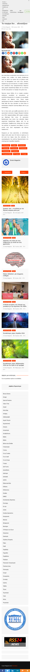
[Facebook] (3, 53)
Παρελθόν (5, 553)
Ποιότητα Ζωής (7, 205)
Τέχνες (4, 589)
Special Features (7, 237)
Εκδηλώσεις (6, 490)
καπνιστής (14, 148)
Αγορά (4, 407)
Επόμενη (23, 172)
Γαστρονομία (6, 446)
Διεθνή (4, 480)
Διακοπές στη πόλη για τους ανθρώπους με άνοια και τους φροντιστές (12, 242)
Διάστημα (5, 473)
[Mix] (19, 53)
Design (5, 397)
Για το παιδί (6, 456)
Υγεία (10, 28)
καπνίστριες (6, 151)
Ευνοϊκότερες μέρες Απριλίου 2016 (14, 333)
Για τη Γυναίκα (6, 453)
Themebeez (14, 665)
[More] (25, 53)
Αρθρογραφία (6, 417)
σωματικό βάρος (7, 154)
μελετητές (15, 151)
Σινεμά (4, 572)
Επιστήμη (5, 503)
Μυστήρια (5, 526)
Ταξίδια (5, 586)
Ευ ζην (4, 506)
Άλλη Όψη (5, 410)
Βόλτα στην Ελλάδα (8, 443)
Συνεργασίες (6, 576)
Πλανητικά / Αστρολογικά (9, 562)
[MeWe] (16, 53)
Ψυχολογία (5, 602)
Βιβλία (4, 436)
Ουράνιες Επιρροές (8, 539)
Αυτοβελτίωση (6, 433)
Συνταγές (5, 579)
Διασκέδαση (6, 470)
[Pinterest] (14, 53)
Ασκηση (5, 427)
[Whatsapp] (22, 53)
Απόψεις (5, 413)
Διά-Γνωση (5, 28)
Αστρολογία (6, 430)
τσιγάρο (25, 154)
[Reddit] (8, 53)
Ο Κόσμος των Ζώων (8, 529)
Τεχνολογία (6, 592)
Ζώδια (4, 509)
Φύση (4, 599)
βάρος (14, 145)
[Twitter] (6, 53)
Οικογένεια (5, 533)
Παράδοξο (5, 549)
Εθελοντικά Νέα (7, 483)
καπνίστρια (23, 148)
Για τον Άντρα (6, 460)
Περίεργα (5, 559)
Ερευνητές (22, 145)
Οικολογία (5, 536)
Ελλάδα (5, 493)
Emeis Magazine (6, 27)
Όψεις (4, 543)
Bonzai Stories (6, 393)
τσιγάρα (17, 154)
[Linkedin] (11, 53)
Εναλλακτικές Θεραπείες (9, 499)
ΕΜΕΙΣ (4, 496)
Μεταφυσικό (6, 523)
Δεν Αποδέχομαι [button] (20, 11)
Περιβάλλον (6, 556)
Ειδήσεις (5, 486)
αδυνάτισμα (6, 145)
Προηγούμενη (7, 172)
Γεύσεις (5, 450)
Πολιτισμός (6, 569)
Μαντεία (5, 519)
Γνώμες (5, 463)
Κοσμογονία (6, 516)
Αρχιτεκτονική (6, 423)
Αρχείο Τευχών (6, 420)
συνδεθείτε (18, 378)
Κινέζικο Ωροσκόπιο (8, 513)
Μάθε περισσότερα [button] (13, 11)
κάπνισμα (6, 148)
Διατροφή (5, 476)
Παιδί (4, 546)
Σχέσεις (5, 582)
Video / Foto (6, 403)
